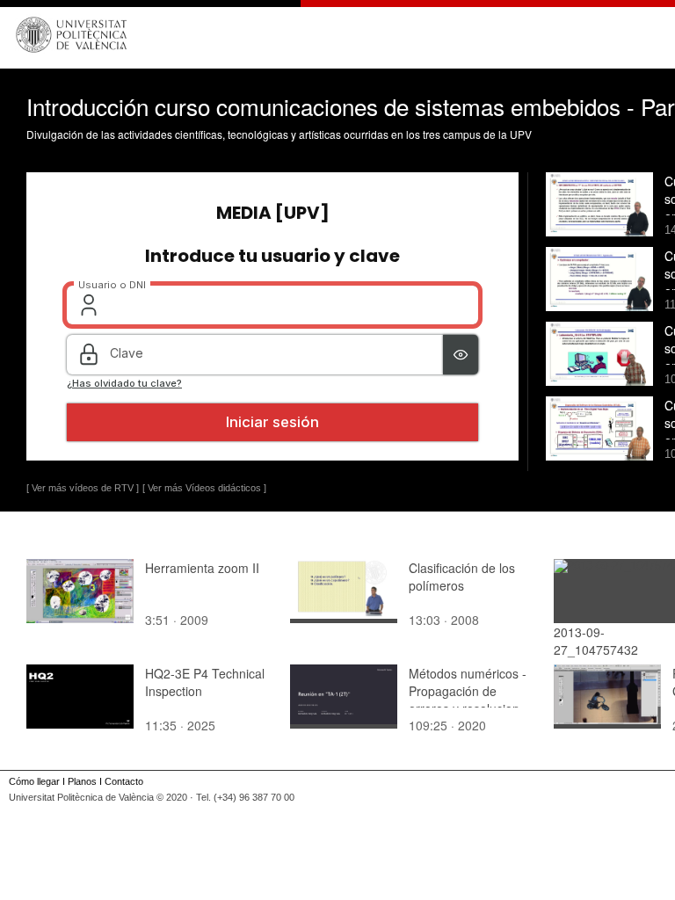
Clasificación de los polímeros (462, 576)
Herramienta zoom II (202, 568)
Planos (82, 781)
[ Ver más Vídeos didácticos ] (204, 488)
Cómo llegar (34, 781)
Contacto (124, 781)
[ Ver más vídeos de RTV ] (82, 488)
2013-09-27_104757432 (596, 640)
